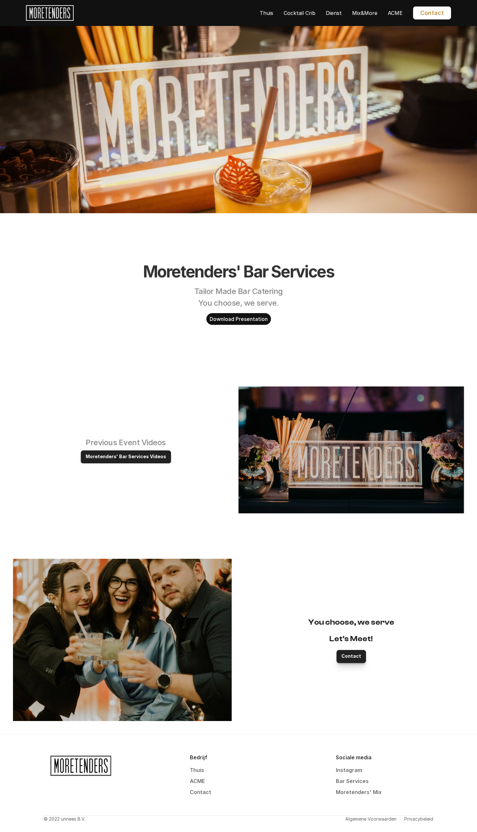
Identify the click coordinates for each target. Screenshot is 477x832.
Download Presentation (239, 319)
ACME (395, 13)
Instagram (349, 770)
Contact (200, 792)
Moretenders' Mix (359, 792)
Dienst (334, 13)
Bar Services (352, 781)
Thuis (266, 13)
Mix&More (364, 13)
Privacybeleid (418, 819)
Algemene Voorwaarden (371, 819)
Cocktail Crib (299, 13)
